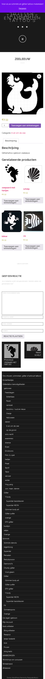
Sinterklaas (10, 397)
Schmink (6, 539)
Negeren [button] (22, 8)
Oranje (8, 413)
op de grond (11, 430)
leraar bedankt (9, 639)
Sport (7, 468)
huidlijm (7, 526)
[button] (39, 76)
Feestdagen (9, 393)
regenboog (8, 547)
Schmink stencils (10, 543)
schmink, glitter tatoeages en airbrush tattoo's (22, 16)
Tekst (7, 472)
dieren (7, 422)
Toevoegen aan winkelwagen (25, 125)
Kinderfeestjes (8, 380)
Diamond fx (8, 564)
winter (7, 480)
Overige (7, 534)
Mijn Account (8, 622)
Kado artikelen (8, 626)
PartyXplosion (9, 559)
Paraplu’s (7, 635)
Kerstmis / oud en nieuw (15, 409)
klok (5, 643)
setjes (6, 530)
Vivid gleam (9, 572)
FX (5, 605)
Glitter (6, 493)
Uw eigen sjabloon (10, 618)
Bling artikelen (9, 631)
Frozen (6, 647)
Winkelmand (7, 664)
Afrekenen (6, 668)
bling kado (8, 651)
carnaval (9, 405)
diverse (8, 443)
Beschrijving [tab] (11, 141)
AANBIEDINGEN (9, 655)
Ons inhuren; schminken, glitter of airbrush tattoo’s (22, 376)
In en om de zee (18, 133)
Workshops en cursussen (12, 660)
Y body (8, 497)
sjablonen (7, 388)
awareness (9, 438)
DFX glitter (9, 522)
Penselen (7, 555)
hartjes (7, 459)
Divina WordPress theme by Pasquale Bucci (22, 678)
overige (8, 518)
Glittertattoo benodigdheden (14, 384)
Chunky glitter (9, 568)
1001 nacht (9, 434)
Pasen (8, 401)
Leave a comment (22, 263)
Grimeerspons (9, 610)
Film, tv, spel (10, 455)
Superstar (7, 551)
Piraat (7, 464)
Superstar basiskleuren (15, 501)
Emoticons (9, 451)
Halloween (10, 418)
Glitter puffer (10, 514)
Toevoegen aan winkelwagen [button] (11, 202)
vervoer (8, 476)
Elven (7, 447)
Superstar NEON (12, 505)
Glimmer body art (12, 509)
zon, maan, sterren (12, 489)
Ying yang (9, 484)
